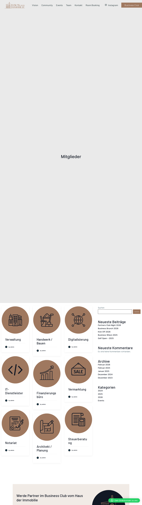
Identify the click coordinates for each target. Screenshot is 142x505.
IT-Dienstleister (14, 391)
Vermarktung (77, 389)
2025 (100, 394)
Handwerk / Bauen (44, 341)
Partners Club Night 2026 (109, 325)
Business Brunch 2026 (108, 328)
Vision (35, 5)
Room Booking (93, 5)
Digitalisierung (78, 339)
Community (47, 5)
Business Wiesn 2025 (107, 335)
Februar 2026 (104, 365)
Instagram (113, 5)
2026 (100, 397)
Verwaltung (13, 339)
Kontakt (78, 5)
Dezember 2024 (105, 374)
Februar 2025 (104, 368)
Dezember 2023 (105, 378)
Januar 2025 (103, 371)
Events (59, 5)
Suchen (101, 308)
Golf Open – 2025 (106, 338)
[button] (124, 500)
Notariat (11, 443)
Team (68, 5)
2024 (100, 391)
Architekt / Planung (44, 448)
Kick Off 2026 (104, 332)
